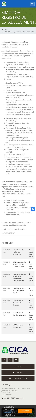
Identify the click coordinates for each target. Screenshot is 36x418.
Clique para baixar (31, 254)
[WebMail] (16, 360)
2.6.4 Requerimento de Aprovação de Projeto (19, 291)
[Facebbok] (4, 360)
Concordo (25, 411)
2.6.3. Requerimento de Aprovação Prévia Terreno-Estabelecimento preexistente (19, 278)
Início (5, 29)
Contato (19, 367)
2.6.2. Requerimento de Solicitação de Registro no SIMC (19, 264)
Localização (18, 372)
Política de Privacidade (9, 411)
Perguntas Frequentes (19, 378)
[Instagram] (10, 360)
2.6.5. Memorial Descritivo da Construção (18, 303)
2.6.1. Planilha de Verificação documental (18, 252)
